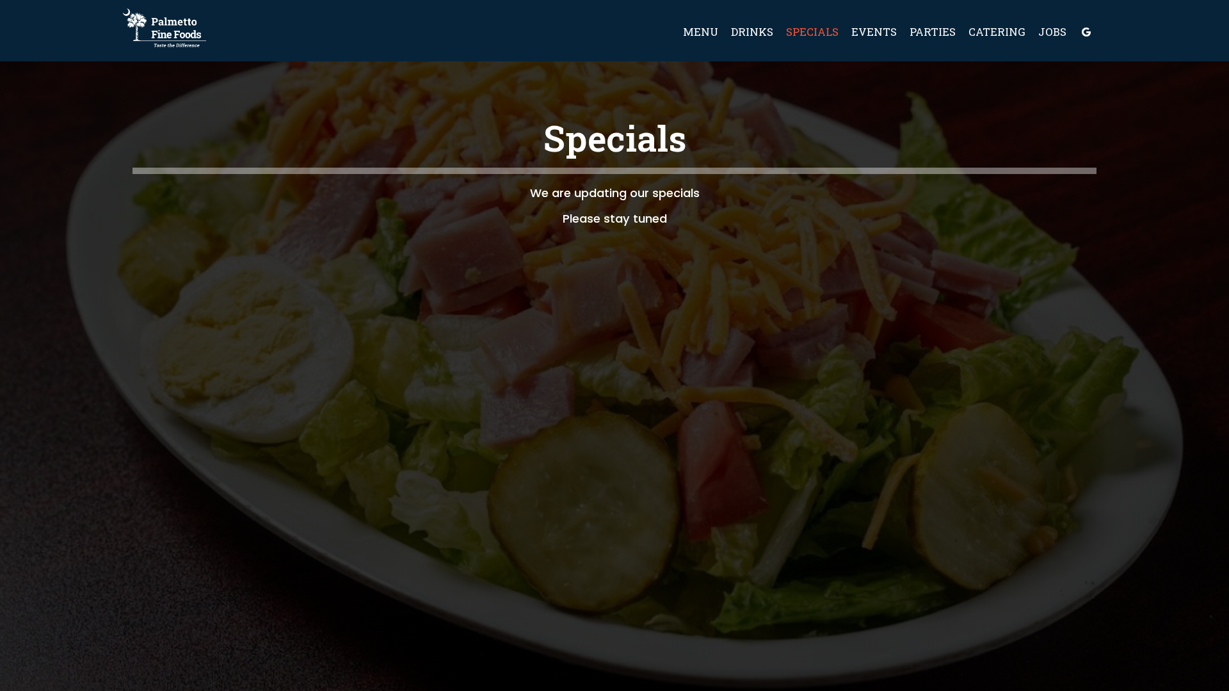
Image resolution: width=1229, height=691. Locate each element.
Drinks (752, 32)
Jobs (1052, 32)
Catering (996, 32)
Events (874, 32)
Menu (700, 32)
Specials (812, 32)
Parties (933, 32)
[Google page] (1086, 32)
